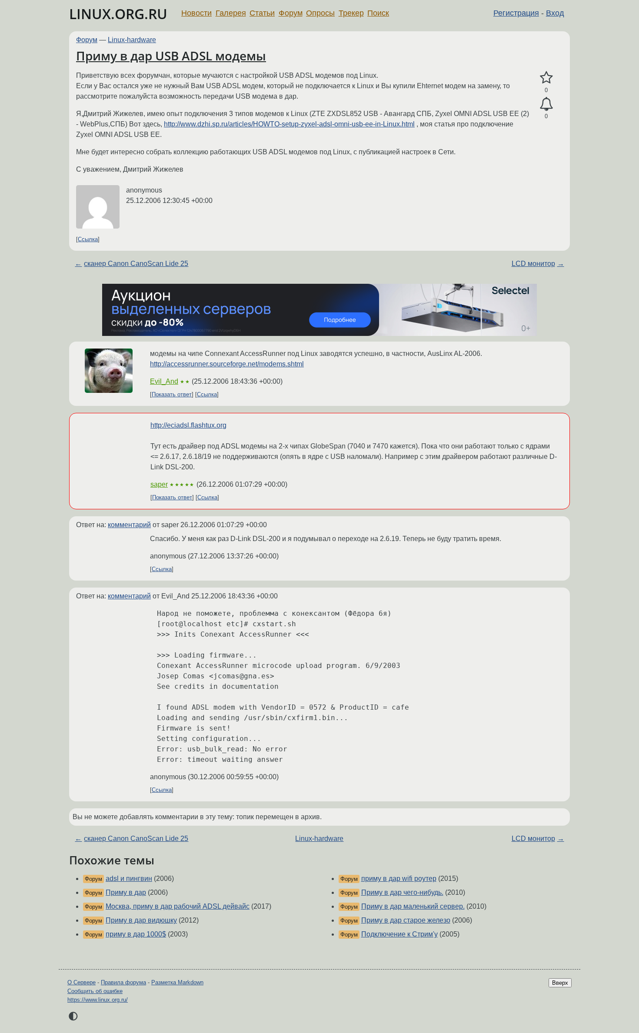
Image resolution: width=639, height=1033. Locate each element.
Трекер (351, 13)
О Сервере (81, 982)
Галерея (231, 13)
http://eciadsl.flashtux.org (188, 425)
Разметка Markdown (177, 982)
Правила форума (123, 982)
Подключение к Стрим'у (399, 934)
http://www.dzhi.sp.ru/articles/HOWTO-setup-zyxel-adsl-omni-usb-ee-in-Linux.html (289, 124)
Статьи (262, 13)
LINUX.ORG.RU (118, 13)
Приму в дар (126, 892)
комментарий (129, 524)
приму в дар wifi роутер (398, 878)
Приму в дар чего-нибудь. (402, 892)
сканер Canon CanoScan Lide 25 (136, 263)
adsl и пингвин (129, 878)
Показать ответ (172, 394)
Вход (555, 13)
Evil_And (164, 381)
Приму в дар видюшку (141, 920)
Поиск (378, 13)
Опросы (320, 13)
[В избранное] (546, 78)
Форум (291, 13)
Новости (196, 13)
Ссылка (88, 239)
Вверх (560, 983)
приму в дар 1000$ (136, 934)
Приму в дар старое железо (405, 920)
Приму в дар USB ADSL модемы (171, 55)
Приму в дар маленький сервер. (413, 906)
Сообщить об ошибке (95, 991)
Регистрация (516, 13)
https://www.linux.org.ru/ (97, 999)
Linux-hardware (132, 39)
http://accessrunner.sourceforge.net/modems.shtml (227, 364)
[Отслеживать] (546, 104)
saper (159, 484)
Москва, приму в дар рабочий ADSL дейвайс (178, 906)
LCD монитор (533, 263)
